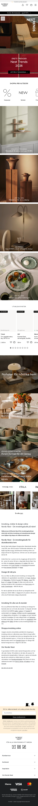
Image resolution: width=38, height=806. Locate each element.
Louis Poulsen (15, 565)
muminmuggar (31, 613)
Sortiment (5, 762)
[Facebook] (13, 747)
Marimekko (7, 580)
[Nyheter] (23, 93)
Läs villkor (24, 730)
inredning (11, 563)
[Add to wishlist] (11, 342)
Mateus (26, 580)
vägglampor (30, 619)
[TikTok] (24, 747)
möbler (26, 563)
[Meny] (35, 5)
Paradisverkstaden (16, 659)
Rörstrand (25, 565)
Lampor (21, 611)
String (5, 615)
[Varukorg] (31, 5)
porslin (19, 580)
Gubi (28, 578)
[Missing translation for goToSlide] (13, 348)
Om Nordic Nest (7, 775)
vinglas (9, 582)
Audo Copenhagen (7, 586)
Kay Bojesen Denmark (10, 567)
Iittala (21, 567)
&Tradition (27, 661)
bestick (28, 611)
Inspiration (5, 769)
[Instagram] (19, 747)
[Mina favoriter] (27, 5)
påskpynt (4, 621)
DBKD (11, 621)
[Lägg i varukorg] (14, 342)
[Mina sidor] (23, 5)
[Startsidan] (4, 5)
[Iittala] (22, 487)
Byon (2, 582)
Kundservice (6, 755)
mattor (16, 611)
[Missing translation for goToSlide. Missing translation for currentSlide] (10, 348)
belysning (18, 563)
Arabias (14, 613)
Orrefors (33, 578)
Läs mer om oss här (7, 668)
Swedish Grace (20, 640)
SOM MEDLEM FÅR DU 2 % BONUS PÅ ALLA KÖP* (20, 1)
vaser (30, 580)
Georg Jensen (19, 661)
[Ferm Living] (7, 487)
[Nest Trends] (19, 35)
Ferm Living (28, 584)
